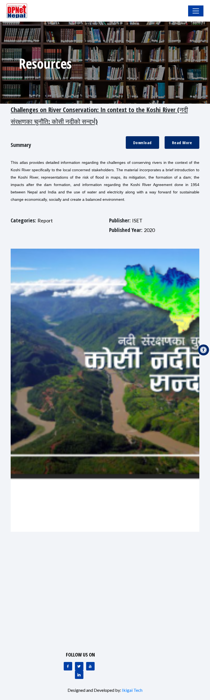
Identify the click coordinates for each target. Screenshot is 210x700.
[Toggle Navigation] (195, 10)
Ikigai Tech (132, 690)
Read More (182, 142)
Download (142, 142)
